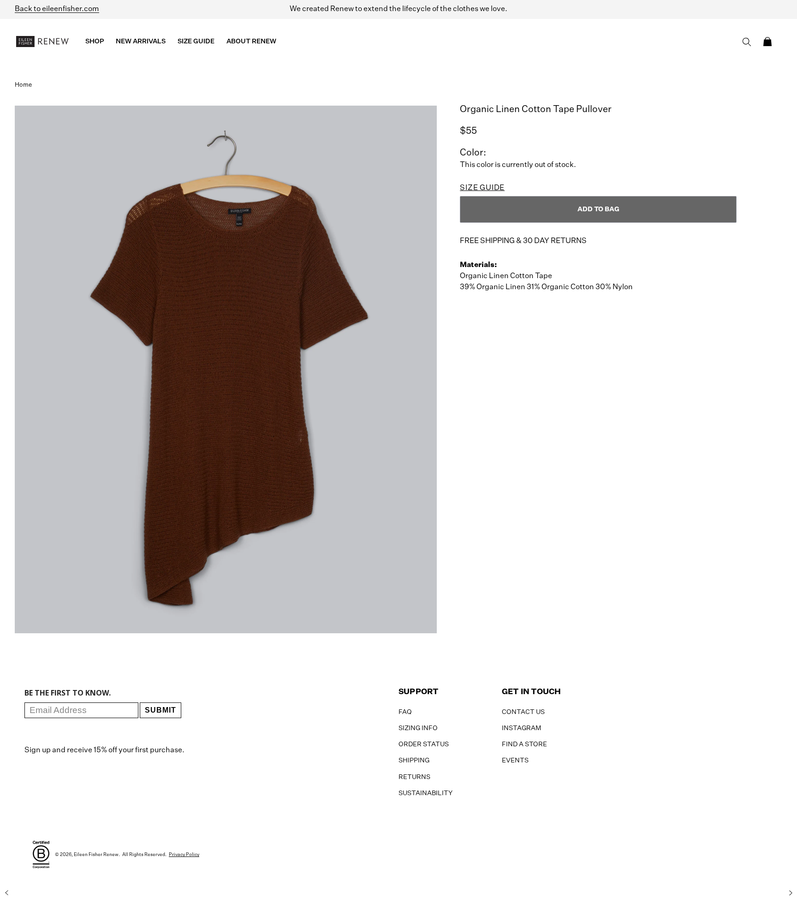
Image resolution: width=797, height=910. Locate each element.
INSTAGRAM (521, 728)
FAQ (405, 712)
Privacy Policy (184, 854)
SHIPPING (413, 760)
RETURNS (414, 777)
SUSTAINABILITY (425, 793)
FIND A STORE (524, 744)
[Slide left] (6, 893)
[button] (767, 41)
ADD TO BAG (598, 209)
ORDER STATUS (423, 744)
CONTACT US (523, 712)
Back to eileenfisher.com (57, 9)
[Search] (747, 42)
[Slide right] (790, 893)
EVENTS (515, 760)
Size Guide (482, 188)
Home (23, 85)
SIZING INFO (418, 728)
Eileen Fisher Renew (96, 854)
